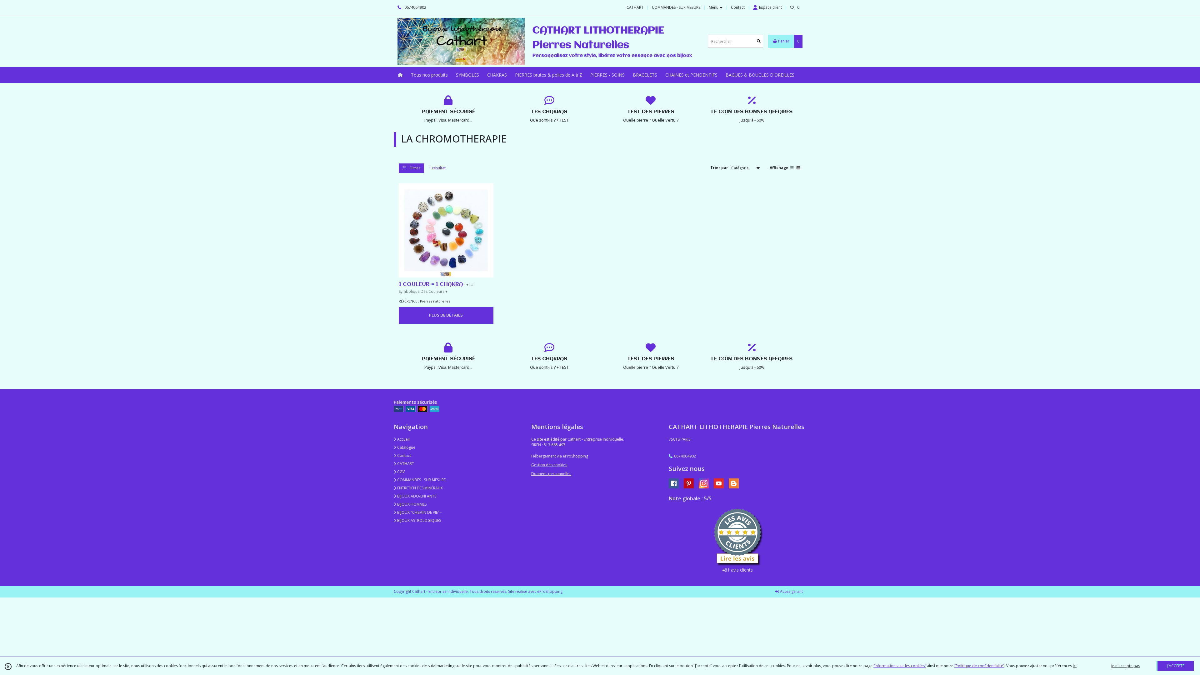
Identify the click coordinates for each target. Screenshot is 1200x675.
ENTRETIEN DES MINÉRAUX (419, 488)
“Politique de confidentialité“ (979, 665)
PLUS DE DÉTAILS (446, 315)
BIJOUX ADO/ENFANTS (416, 496)
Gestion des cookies (549, 465)
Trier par (719, 167)
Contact (738, 7)
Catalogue (405, 447)
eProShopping (549, 591)
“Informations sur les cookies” (899, 665)
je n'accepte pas (1125, 665)
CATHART (405, 463)
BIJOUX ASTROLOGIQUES (418, 520)
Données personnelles (551, 473)
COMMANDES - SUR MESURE (421, 479)
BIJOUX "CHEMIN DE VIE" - (419, 512)
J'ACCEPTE (1175, 665)
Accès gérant (791, 591)
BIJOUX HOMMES (411, 504)
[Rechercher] (759, 41)
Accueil (403, 439)
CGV (400, 471)
